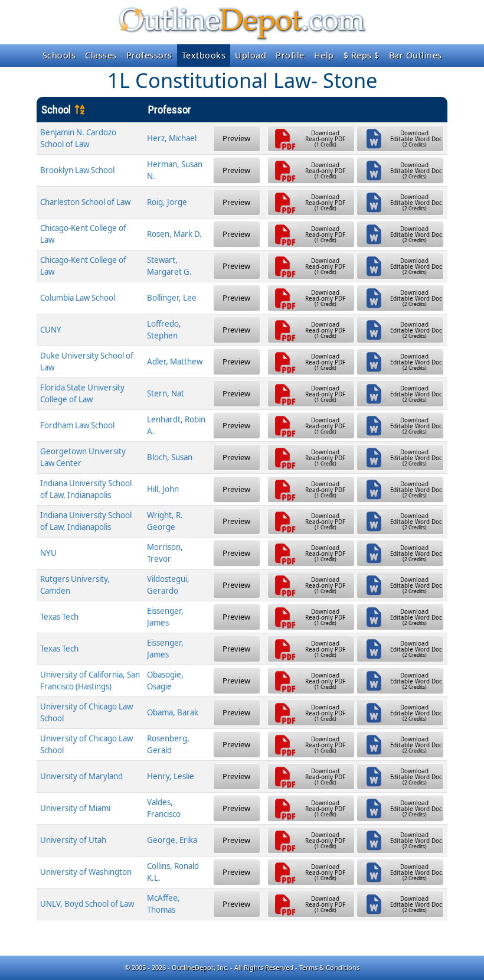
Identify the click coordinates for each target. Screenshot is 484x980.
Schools (59, 55)
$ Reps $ (362, 55)
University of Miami (75, 808)
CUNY (50, 329)
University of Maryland (81, 776)
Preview (236, 138)
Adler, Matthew (174, 361)
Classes (101, 55)
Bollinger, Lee (172, 297)
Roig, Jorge (167, 202)
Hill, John (163, 489)
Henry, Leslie (170, 776)
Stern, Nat (165, 393)
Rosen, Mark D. (174, 234)
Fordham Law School (77, 425)
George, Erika (172, 840)
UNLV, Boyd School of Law (87, 903)
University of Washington (86, 872)
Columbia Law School (77, 297)
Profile (290, 55)
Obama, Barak (172, 712)
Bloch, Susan (169, 457)
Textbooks (204, 55)
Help (324, 55)
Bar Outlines (415, 55)
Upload (250, 55)
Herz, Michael (172, 138)
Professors (149, 55)
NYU (48, 553)
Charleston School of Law (85, 202)
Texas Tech (59, 616)
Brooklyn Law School (77, 170)
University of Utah (73, 840)
